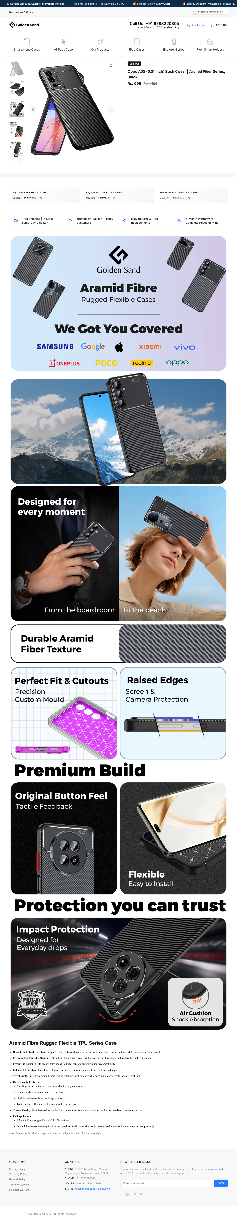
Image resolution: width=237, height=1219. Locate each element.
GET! (221, 1183)
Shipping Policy (18, 1174)
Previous (33, 109)
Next (111, 109)
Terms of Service (19, 1184)
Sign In (190, 25)
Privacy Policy (17, 1169)
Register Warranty (19, 1189)
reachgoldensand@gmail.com (92, 1188)
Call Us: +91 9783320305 (154, 23)
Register (201, 25)
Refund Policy (17, 1179)
